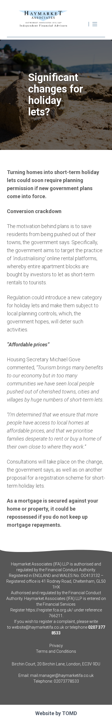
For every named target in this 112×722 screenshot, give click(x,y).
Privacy (56, 645)
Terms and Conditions (56, 651)
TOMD (69, 713)
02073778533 (66, 681)
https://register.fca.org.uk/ (49, 610)
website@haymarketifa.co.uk (38, 627)
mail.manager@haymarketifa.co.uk (62, 675)
